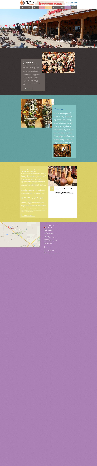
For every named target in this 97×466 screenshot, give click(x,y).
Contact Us (68, 7)
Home (23, 7)
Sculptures (48, 7)
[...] (55, 196)
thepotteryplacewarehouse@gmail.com (52, 253)
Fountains (54, 7)
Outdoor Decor (35, 7)
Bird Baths (61, 7)
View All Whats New (28, 215)
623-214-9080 (72, 3)
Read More (27, 88)
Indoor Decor (29, 7)
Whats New (74, 7)
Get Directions (49, 247)
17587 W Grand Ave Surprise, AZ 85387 (72, 5)
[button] (71, 45)
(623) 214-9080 (50, 250)
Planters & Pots (42, 7)
